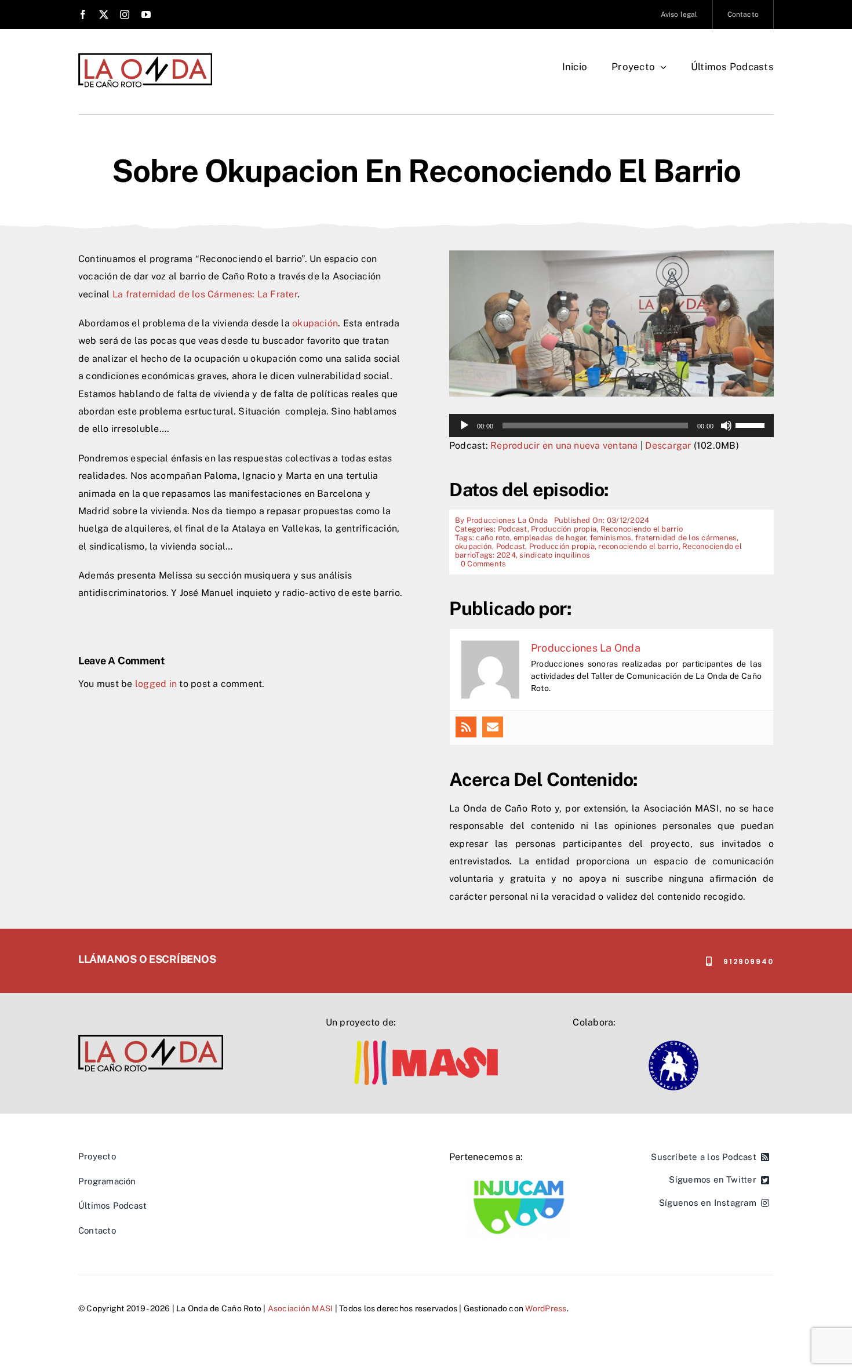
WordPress (545, 1308)
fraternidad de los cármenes (686, 537)
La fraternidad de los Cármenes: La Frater (204, 294)
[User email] (492, 727)
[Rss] (466, 727)
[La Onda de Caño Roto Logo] (145, 56)
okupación (315, 323)
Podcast (512, 529)
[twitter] (103, 14)
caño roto (492, 537)
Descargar (668, 445)
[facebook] (83, 14)
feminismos (610, 537)
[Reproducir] (464, 425)
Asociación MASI (300, 1308)
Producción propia (563, 529)
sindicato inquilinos (554, 555)
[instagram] (124, 14)
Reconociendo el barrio (641, 529)
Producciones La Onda (507, 520)
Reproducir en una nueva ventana (564, 445)
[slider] (752, 424)
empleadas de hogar (550, 537)
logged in (156, 683)
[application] (611, 425)
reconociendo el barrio (638, 546)
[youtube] (146, 14)
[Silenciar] (726, 425)
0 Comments (483, 563)
